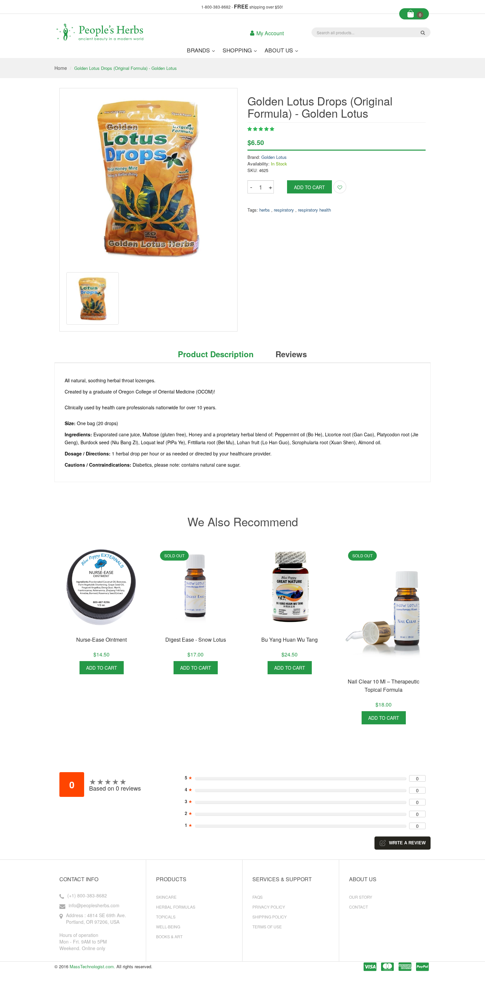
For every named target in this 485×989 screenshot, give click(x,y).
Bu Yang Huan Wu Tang (289, 639)
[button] (260, 129)
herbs (264, 210)
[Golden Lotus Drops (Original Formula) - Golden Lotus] (92, 298)
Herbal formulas (175, 907)
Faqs (257, 897)
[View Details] (131, 667)
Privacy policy (268, 907)
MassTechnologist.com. (92, 966)
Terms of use (267, 926)
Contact (358, 907)
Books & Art (169, 936)
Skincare (166, 897)
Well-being (168, 926)
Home (60, 68)
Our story (360, 897)
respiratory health (314, 210)
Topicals (166, 916)
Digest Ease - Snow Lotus (195, 639)
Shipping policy (269, 916)
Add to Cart (101, 667)
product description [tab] (216, 354)
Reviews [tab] (291, 354)
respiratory (284, 210)
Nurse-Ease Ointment (101, 639)
